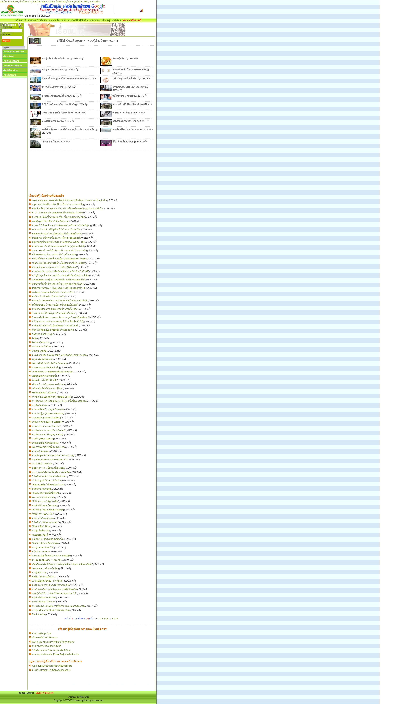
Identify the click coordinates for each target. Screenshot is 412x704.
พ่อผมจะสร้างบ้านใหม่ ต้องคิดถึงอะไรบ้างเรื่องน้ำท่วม (56, 233)
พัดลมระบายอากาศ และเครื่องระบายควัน (51, 585)
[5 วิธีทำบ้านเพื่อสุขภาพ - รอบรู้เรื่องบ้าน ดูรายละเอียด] (35, 43)
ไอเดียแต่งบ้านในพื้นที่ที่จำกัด (45, 493)
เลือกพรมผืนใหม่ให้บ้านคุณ (44, 637)
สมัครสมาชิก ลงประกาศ (14, 52)
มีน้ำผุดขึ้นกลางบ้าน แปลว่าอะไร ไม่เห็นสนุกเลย (54, 254)
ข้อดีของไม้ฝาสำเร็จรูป (42, 334)
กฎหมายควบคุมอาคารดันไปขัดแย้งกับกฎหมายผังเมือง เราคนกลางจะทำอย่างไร (69, 200)
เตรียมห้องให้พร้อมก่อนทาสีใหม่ (47, 388)
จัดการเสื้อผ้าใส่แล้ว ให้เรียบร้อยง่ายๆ (49, 363)
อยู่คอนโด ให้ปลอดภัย (42, 359)
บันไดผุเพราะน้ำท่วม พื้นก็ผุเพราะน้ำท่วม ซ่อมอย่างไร (56, 238)
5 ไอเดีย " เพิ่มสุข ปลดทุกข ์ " (45, 522)
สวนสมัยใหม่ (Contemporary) (45, 443)
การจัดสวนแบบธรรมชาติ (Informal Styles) (51, 397)
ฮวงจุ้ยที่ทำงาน (39, 572)
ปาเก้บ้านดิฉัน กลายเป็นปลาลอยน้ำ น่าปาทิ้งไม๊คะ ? (55, 309)
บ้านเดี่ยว (50, 1)
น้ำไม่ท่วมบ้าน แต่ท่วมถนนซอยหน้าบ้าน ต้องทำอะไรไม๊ (57, 321)
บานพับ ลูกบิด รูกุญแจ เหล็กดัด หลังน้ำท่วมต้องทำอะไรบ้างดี (60, 271)
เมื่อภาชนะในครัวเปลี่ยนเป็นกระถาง (48, 447)
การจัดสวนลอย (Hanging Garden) (47, 434)
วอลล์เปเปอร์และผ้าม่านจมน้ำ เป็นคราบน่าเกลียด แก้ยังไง (58, 263)
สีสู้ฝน (34, 338)
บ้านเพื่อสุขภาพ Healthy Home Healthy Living (53, 455)
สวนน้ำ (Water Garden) (42, 438)
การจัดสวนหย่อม (40, 405)
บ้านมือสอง (61, 1)
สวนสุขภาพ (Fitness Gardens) (46, 426)
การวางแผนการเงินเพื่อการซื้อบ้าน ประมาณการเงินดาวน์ (58, 606)
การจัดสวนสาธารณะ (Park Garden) (48, 430)
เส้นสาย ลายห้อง (39, 351)
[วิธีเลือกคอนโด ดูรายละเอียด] (35, 147)
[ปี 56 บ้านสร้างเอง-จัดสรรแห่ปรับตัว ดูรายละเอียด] (35, 108)
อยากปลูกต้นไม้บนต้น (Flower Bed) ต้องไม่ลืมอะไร (55, 654)
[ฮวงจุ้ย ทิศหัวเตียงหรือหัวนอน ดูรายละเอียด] (35, 63)
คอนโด (3, 1)
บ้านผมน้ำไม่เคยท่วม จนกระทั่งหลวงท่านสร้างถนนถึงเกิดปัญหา (61, 225)
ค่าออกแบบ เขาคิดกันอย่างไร (45, 367)
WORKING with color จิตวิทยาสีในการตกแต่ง (53, 642)
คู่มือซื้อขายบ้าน (11, 70)
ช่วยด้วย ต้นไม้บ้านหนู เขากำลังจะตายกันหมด (53, 313)
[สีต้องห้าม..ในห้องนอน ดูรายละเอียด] (106, 145)
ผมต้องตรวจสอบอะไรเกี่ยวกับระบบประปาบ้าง (53, 292)
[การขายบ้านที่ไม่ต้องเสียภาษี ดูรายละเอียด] (106, 108)
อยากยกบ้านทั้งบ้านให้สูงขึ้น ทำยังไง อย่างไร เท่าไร (56, 229)
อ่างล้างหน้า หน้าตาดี (42, 464)
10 (117, 618)
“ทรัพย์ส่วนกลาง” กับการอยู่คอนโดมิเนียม (51, 650)
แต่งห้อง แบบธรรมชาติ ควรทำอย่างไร (50, 459)
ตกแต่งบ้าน (94, 1)
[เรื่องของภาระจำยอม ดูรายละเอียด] (106, 116)
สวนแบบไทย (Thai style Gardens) (47, 409)
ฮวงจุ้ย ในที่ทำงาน (40, 530)
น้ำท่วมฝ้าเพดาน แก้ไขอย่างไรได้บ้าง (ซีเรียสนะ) (54, 267)
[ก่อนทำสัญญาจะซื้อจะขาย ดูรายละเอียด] (106, 125)
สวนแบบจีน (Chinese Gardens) (46, 418)
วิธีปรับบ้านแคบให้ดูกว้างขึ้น (45, 501)
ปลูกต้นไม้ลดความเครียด (43, 597)
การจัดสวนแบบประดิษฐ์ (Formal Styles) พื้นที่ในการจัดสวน (59, 401)
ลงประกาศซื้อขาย (12, 61)
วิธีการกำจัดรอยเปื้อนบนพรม (45, 543)
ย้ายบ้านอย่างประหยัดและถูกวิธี (46, 646)
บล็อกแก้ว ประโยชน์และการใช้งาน (48, 384)
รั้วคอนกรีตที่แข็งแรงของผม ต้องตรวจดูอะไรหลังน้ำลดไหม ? (60, 317)
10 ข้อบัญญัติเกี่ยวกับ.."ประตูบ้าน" (47, 581)
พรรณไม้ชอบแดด (40, 451)
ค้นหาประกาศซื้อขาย (13, 66)
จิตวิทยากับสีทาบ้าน (41, 342)
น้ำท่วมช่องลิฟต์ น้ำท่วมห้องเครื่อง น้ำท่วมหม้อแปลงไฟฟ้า (58, 217)
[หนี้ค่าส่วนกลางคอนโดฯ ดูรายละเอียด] (106, 99)
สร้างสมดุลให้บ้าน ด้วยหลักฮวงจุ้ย (47, 510)
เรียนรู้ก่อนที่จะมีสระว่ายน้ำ (44, 376)
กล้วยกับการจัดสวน (41, 551)
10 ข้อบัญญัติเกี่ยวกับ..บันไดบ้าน (46, 480)
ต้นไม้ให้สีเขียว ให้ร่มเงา (43, 602)
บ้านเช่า (70, 1)
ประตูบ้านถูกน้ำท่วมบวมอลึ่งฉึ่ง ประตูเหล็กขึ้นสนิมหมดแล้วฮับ (60, 275)
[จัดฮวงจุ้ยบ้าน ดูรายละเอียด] (106, 65)
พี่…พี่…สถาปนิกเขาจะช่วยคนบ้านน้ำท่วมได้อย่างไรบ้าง (57, 213)
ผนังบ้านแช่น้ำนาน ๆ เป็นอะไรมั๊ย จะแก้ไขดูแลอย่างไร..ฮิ (58, 288)
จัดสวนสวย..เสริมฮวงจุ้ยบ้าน (45, 568)
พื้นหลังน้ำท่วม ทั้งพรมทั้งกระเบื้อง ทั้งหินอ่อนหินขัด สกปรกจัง (60, 259)
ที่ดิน (86, 1)
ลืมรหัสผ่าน (9, 56)
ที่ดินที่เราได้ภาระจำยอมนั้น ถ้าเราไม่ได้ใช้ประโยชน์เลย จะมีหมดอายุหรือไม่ (67, 208)
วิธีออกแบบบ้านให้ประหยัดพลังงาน (48, 484)
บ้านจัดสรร (13, 1)
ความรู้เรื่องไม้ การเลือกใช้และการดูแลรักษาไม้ (54, 593)
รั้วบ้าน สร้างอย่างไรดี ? (43, 514)
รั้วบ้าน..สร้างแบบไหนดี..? (44, 576)
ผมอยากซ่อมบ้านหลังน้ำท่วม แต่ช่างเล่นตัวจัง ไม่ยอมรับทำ (59, 250)
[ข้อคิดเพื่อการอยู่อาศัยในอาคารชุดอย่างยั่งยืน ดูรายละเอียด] (35, 82)
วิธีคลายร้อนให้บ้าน (41, 526)
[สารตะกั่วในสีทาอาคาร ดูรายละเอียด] (35, 90)
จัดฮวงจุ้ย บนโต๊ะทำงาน (43, 497)
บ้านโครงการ (25, 1)
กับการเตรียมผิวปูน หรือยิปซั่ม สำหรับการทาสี (53, 330)
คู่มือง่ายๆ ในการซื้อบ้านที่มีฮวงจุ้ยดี (48, 468)
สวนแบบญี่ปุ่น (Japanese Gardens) (48, 413)
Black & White (38, 614)
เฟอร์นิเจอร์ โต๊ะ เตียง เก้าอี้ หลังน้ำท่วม (50, 221)
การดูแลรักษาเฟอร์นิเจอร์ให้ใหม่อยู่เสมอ (50, 610)
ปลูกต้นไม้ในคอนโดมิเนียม (44, 505)
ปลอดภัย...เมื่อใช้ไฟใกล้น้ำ (44, 380)
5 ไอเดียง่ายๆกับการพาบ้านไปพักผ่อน (49, 476)
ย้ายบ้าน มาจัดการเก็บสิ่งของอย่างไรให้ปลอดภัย (54, 589)
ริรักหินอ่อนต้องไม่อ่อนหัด (44, 392)
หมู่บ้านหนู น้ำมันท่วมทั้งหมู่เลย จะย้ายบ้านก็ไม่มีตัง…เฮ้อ (58, 242)
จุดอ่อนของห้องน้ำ (40, 535)
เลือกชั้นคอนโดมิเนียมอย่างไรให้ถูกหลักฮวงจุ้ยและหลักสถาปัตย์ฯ (62, 564)
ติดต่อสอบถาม (10, 75)
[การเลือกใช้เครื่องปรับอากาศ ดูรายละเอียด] (106, 131)
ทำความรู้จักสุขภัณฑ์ (41, 633)
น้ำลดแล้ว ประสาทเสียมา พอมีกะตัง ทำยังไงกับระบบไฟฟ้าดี (59, 300)
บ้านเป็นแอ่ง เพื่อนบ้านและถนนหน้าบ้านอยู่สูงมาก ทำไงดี (58, 246)
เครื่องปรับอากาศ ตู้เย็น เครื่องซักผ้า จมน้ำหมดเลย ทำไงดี (58, 279)
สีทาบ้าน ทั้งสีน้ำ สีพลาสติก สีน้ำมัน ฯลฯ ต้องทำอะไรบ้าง (58, 284)
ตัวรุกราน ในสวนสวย (42, 489)
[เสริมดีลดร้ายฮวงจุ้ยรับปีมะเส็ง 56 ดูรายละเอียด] (35, 116)
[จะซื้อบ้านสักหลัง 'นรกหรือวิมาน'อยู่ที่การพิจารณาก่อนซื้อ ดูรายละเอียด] (35, 137)
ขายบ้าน (79, 1)
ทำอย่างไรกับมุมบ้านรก (42, 518)
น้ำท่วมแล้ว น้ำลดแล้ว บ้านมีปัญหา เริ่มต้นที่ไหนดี (55, 325)
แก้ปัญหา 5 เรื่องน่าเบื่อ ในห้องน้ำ (47, 539)
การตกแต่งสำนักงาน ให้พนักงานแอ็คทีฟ (50, 472)
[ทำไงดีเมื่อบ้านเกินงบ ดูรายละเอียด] (35, 125)
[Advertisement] (13, 127)
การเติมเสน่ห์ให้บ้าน (41, 346)
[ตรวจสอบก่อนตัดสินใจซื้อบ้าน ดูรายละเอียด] (35, 99)
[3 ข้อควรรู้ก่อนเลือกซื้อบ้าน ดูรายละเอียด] (106, 82)
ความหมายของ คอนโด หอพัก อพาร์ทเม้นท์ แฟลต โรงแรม (59, 355)
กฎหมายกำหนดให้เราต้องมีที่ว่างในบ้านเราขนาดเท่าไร (57, 204)
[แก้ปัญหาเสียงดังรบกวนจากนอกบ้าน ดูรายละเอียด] (106, 90)
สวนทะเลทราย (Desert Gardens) (47, 422)
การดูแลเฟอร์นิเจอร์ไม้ (42, 547)
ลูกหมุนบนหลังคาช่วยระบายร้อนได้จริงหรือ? (52, 372)
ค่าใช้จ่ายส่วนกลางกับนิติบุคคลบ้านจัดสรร (51, 670)
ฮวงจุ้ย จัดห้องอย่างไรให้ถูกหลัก (47, 560)
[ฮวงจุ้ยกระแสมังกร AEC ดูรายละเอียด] (35, 73)
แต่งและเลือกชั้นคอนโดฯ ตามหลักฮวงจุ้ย (51, 556)
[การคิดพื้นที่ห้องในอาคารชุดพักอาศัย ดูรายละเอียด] (106, 73)
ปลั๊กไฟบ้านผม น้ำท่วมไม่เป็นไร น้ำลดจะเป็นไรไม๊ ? (55, 305)
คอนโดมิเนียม (39, 1)
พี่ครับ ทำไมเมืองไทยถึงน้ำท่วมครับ (48, 296)
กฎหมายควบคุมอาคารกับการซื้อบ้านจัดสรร (52, 666)
